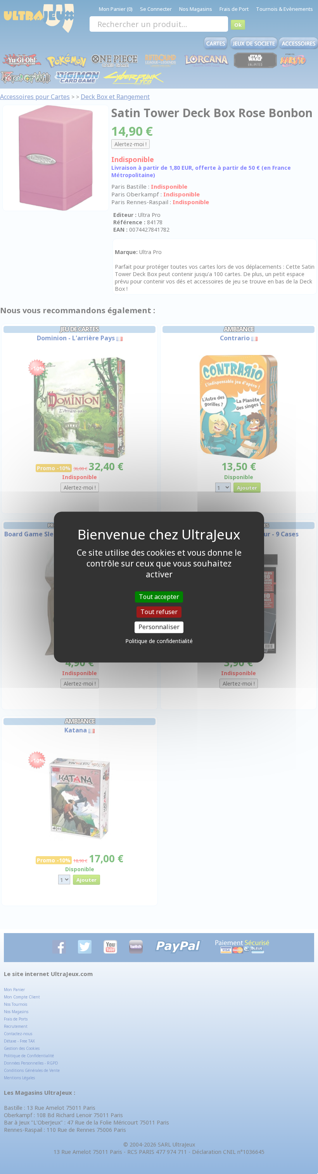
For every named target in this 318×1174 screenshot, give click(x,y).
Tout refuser (159, 611)
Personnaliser (159, 627)
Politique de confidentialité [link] (159, 641)
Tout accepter (159, 596)
